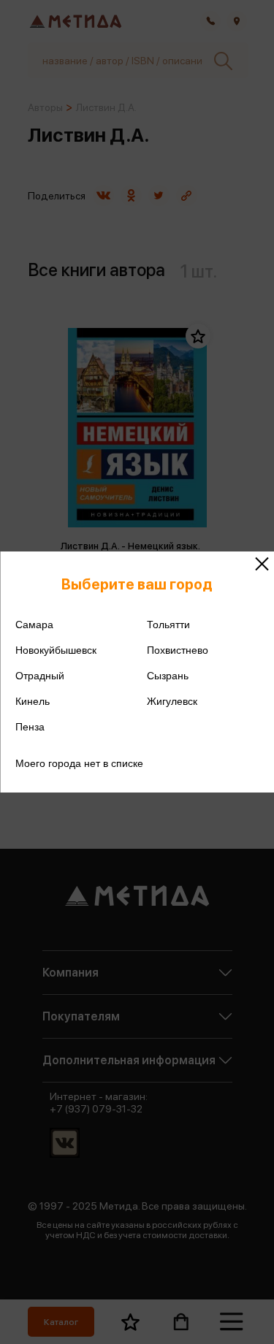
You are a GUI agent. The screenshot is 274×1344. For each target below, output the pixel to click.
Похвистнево (177, 650)
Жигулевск (172, 701)
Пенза (30, 727)
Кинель (32, 701)
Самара (34, 624)
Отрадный (39, 675)
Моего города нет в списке (79, 763)
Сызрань (168, 675)
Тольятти (168, 624)
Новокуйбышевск (55, 650)
